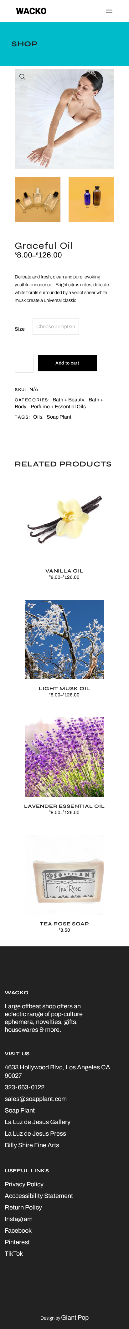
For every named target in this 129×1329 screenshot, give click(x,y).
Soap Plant (20, 1110)
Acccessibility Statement (39, 1195)
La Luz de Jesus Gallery (37, 1121)
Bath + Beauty (68, 399)
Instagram (19, 1218)
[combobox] (56, 326)
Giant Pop (75, 1317)
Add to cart (67, 363)
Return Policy (23, 1207)
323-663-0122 (24, 1087)
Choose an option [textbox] (55, 326)
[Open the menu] (109, 11)
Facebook (18, 1230)
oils (37, 417)
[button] (22, 77)
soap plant (59, 417)
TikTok (14, 1253)
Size (20, 329)
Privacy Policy (24, 1184)
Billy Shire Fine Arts (32, 1145)
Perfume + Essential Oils (58, 406)
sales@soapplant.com (36, 1098)
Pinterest (17, 1242)
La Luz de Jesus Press (35, 1133)
